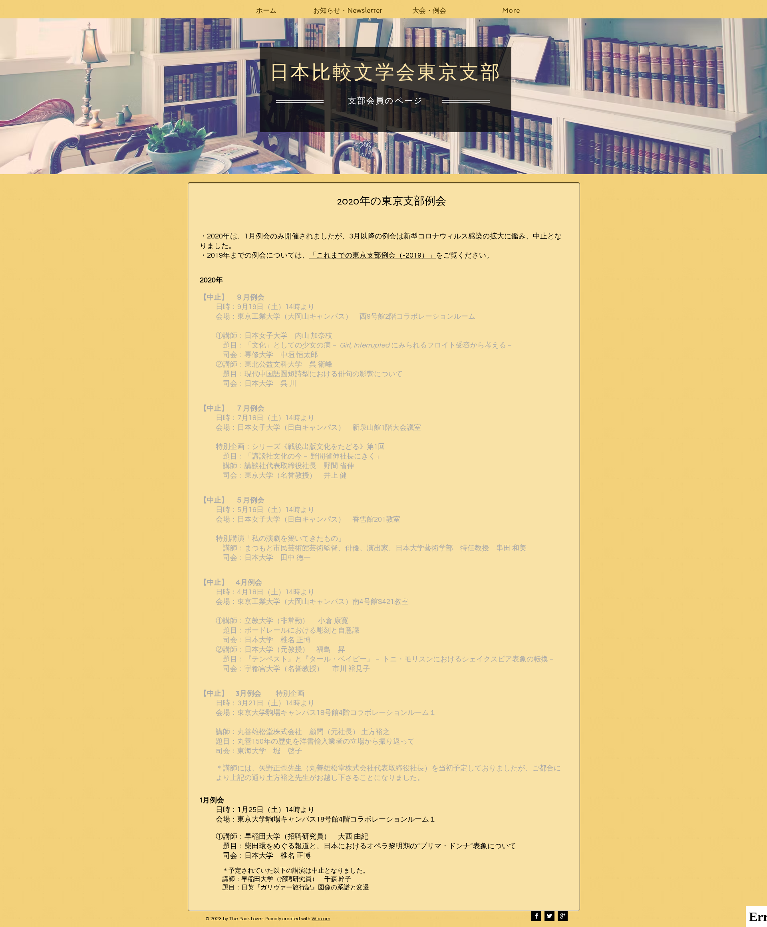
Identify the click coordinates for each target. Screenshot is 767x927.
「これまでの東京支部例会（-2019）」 (372, 255)
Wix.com (321, 918)
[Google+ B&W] (563, 916)
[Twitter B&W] (549, 916)
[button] (348, 10)
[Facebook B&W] (536, 916)
